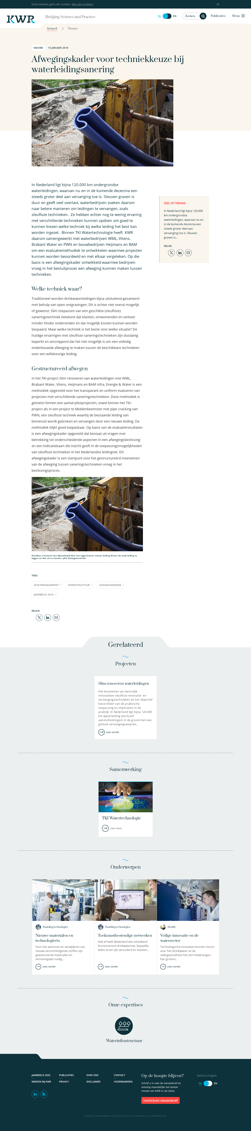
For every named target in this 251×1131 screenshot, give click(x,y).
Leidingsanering (110, 585)
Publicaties (218, 16)
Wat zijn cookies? (82, 4)
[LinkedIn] (47, 617)
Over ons (92, 1075)
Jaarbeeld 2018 (44, 594)
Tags (35, 575)
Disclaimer (93, 1081)
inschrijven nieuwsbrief (160, 1100)
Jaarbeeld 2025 (41, 1075)
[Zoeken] (203, 16)
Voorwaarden (123, 1081)
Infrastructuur (79, 585)
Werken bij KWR (41, 1081)
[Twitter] (39, 617)
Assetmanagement (46, 585)
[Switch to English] (167, 16)
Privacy (64, 1081)
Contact (119, 1075)
